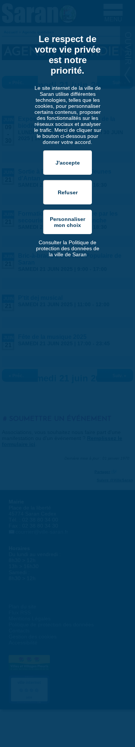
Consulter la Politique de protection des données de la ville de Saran (67, 248)
